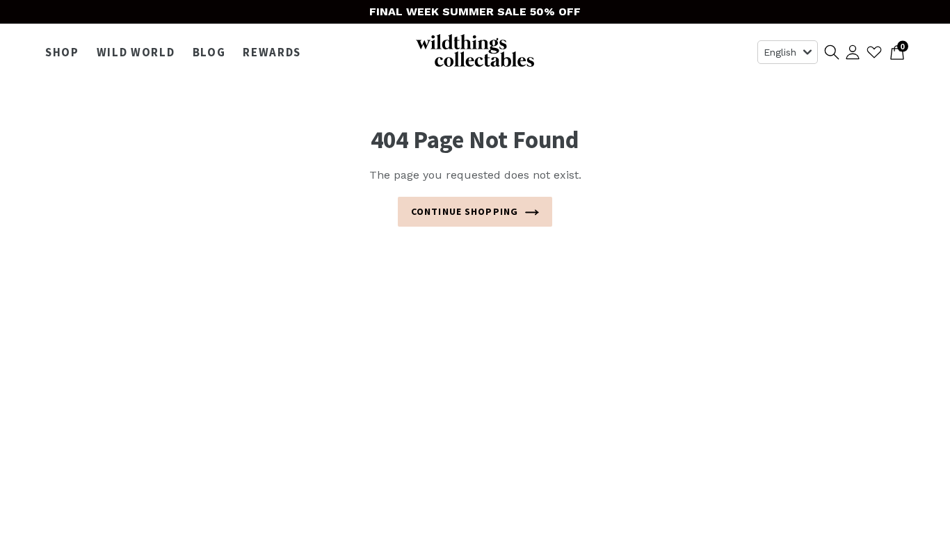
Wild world (139, 52)
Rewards (272, 52)
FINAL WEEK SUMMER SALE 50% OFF (475, 11)
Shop (65, 52)
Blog (209, 52)
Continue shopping (464, 211)
